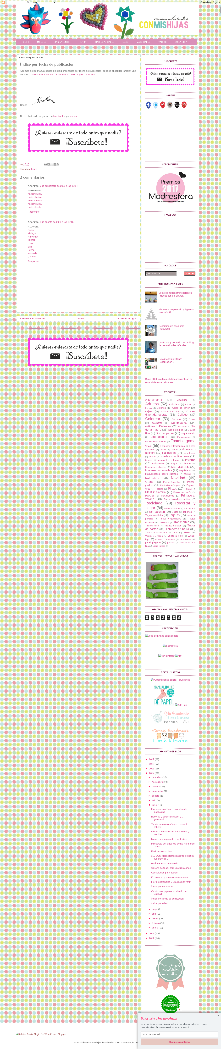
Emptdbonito (159, 436)
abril (154, 913)
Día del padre (165, 433)
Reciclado (153, 503)
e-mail (73, 116)
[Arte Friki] (181, 705)
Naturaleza (152, 478)
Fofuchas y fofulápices (172, 446)
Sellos (175, 512)
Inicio (81, 318)
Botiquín (148, 408)
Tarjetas (174, 515)
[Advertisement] (169, 135)
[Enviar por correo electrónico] (45, 164)
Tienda (82, 42)
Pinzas (172, 488)
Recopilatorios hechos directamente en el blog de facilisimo (62, 74)
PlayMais (149, 496)
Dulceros (182, 426)
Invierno (190, 460)
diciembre (157, 777)
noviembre (157, 782)
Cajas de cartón (181, 408)
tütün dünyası (35, 200)
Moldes (41, 42)
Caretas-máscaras (170, 411)
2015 (152, 768)
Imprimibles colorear (168, 460)
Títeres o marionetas (156, 532)
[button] (179, 1018)
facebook (58, 116)
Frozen (163, 449)
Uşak (30, 243)
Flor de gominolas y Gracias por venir (171, 882)
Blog (26, 42)
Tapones (187, 512)
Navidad (178, 478)
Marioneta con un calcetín (164, 863)
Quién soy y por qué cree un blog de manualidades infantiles (176, 344)
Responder (33, 211)
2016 (152, 764)
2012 (152, 938)
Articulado (174, 404)
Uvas (175, 532)
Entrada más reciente (32, 318)
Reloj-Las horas (172, 508)
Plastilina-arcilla (155, 492)
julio (154, 800)
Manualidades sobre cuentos (161, 474)
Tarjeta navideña (154, 515)
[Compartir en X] (51, 164)
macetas (170, 539)
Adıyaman (33, 236)
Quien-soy (181, 42)
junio (155, 805)
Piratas (188, 489)
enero (155, 927)
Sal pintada (189, 508)
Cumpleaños (179, 422)
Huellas (152, 456)
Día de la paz (175, 430)
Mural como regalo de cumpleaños (169, 839)
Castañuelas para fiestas (164, 872)
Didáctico (150, 426)
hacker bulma (35, 194)
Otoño (149, 481)
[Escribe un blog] (48, 164)
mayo (155, 909)
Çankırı (32, 256)
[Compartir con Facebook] (54, 164)
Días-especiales (104, 42)
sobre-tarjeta (159, 546)
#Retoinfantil (153, 399)
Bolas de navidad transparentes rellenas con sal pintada (175, 294)
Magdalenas (185, 470)
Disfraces (165, 426)
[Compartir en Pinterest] (57, 164)
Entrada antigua (127, 318)
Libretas (187, 463)
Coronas (176, 419)
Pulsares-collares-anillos (177, 499)
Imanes (148, 460)
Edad (125, 42)
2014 (152, 773)
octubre (156, 786)
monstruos (185, 539)
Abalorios (182, 400)
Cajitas (149, 411)
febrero (156, 923)
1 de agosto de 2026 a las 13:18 (56, 222)
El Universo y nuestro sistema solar (169, 877)
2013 (152, 933)
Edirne (31, 250)
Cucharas (157, 423)
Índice (34, 169)
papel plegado (153, 542)
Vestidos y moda (154, 536)
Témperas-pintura (177, 529)
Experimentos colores (155, 441)
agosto (156, 796)
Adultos (152, 404)
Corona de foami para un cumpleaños (171, 868)
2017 (152, 759)
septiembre (158, 791)
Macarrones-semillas (158, 470)
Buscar (190, 273)
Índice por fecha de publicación (167, 898)
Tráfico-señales (173, 525)
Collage (183, 414)
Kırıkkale (32, 253)
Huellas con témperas (174, 456)
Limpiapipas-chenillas (155, 467)
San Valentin (62, 42)
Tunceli (31, 240)
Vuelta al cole (175, 536)
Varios (163, 42)
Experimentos (184, 437)
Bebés (188, 404)
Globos (174, 449)
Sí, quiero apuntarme (179, 1041)
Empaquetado (188, 433)
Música (187, 474)
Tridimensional (152, 525)
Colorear (152, 419)
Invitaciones (158, 463)
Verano (187, 532)
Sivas (31, 230)
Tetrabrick (164, 522)
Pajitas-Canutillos (172, 482)
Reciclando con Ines (161, 851)
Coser (192, 419)
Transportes (181, 522)
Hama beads (189, 453)
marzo (155, 918)
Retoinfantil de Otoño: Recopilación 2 (170, 360)
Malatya (32, 233)
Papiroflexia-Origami (170, 485)
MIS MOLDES (180, 467)
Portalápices (167, 495)
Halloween (169, 452)
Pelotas (159, 489)
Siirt (30, 246)
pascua (171, 542)
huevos (158, 539)
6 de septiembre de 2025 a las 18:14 (58, 186)
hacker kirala (34, 207)
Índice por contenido (162, 886)
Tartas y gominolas (170, 518)
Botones (161, 408)
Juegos (173, 463)
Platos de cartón (182, 492)
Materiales (143, 42)
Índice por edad (159, 903)
